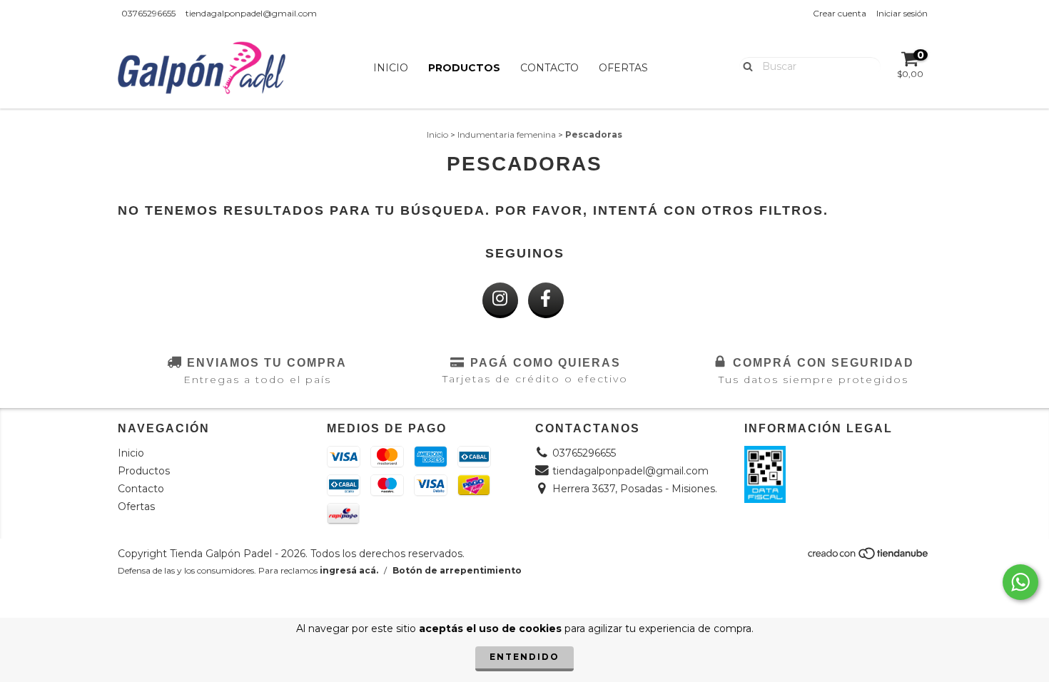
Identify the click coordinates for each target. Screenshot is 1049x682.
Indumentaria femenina (506, 134)
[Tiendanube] (868, 556)
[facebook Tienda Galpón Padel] (546, 300)
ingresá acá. (349, 570)
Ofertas (623, 67)
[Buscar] (745, 65)
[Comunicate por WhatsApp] (1020, 582)
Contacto (549, 67)
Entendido (524, 656)
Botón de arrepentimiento (457, 570)
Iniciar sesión (902, 13)
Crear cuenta (839, 13)
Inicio (390, 67)
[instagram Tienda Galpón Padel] (500, 300)
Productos (464, 67)
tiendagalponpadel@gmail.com (251, 13)
